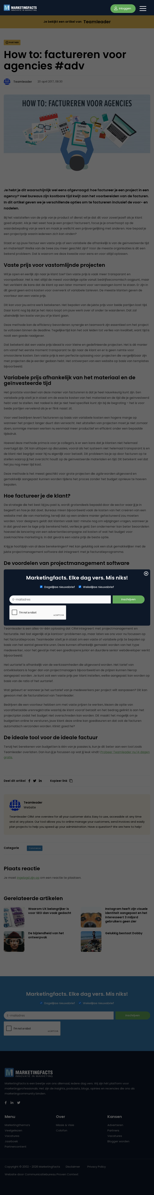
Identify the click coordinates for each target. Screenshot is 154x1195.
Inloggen (124, 8)
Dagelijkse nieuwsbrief (59, 587)
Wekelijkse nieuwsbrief (98, 587)
